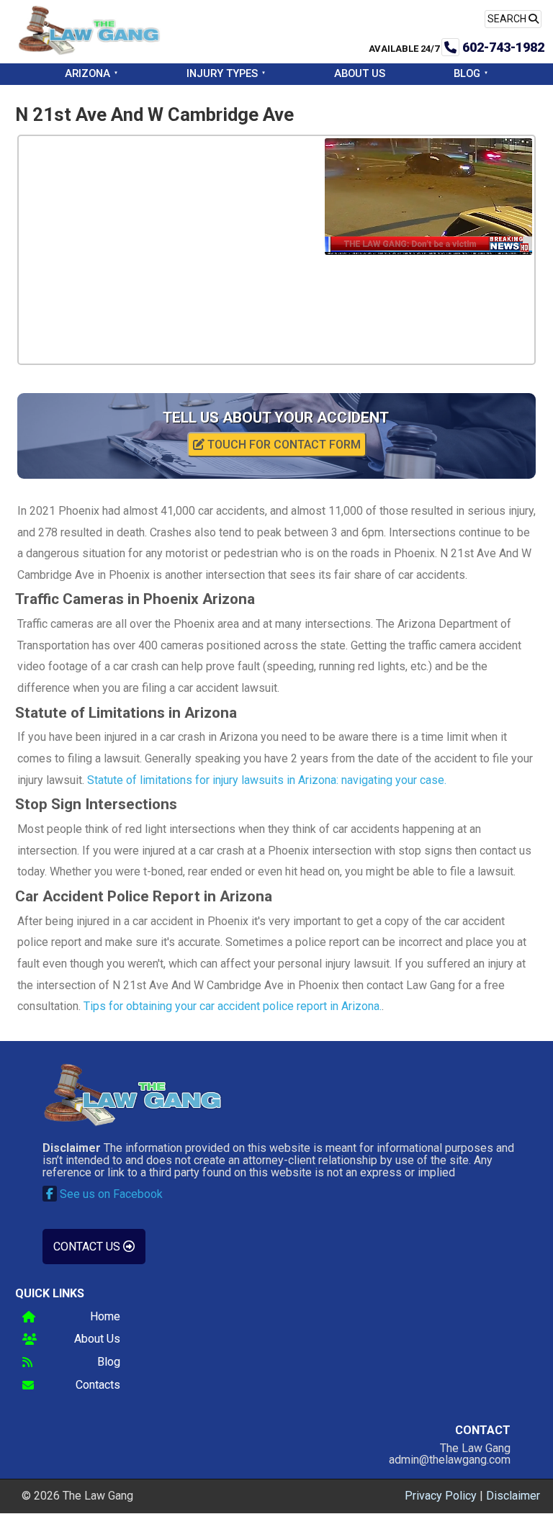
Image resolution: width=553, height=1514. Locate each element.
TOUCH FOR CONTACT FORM (282, 444)
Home (105, 1317)
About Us (359, 73)
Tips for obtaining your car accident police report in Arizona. (233, 1006)
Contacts (98, 1385)
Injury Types (222, 73)
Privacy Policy (441, 1495)
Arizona (87, 73)
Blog (467, 73)
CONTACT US (88, 1246)
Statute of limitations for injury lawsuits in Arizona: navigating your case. (266, 780)
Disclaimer (513, 1495)
